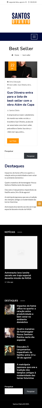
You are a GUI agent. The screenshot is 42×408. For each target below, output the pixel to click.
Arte (11, 82)
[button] (16, 294)
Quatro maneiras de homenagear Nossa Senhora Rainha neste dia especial (20, 183)
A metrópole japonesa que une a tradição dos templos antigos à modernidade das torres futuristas (21, 199)
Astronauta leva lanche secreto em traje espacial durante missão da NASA (20, 208)
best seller (13, 85)
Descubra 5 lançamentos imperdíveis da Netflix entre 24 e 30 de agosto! (20, 191)
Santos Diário (14, 110)
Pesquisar (9, 151)
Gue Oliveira (22, 85)
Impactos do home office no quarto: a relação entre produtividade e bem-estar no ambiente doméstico (21, 175)
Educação (17, 82)
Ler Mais (12, 141)
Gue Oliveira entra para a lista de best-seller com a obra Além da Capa (20, 99)
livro (29, 85)
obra (9, 88)
